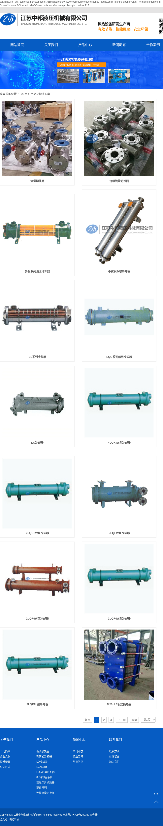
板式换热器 (42, 751)
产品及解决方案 (40, 94)
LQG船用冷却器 (45, 772)
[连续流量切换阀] (119, 138)
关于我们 (51, 45)
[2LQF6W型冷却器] (37, 579)
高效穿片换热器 (45, 782)
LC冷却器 (41, 766)
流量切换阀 (37, 181)
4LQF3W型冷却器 (119, 442)
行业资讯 (78, 756)
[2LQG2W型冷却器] (37, 493)
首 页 (24, 94)
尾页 (134, 719)
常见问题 (78, 761)
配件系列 (41, 787)
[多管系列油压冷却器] (37, 231)
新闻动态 (119, 45)
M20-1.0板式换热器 (119, 704)
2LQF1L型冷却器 (37, 704)
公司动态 (78, 751)
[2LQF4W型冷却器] (119, 579)
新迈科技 (14, 819)
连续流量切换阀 (119, 181)
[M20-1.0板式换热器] (119, 665)
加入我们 (114, 761)
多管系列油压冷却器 (37, 271)
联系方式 (114, 751)
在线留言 (114, 756)
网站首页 (17, 45)
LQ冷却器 (37, 442)
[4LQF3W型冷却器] (119, 403)
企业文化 (5, 756)
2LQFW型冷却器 (119, 533)
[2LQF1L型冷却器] (37, 665)
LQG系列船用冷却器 (119, 356)
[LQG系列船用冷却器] (119, 317)
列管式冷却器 (44, 756)
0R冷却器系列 (44, 777)
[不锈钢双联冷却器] (119, 229)
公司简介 (5, 751)
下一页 (121, 719)
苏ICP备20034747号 (83, 814)
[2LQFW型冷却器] (119, 493)
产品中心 (85, 45)
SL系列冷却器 (37, 356)
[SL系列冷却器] (37, 317)
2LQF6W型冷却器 (37, 618)
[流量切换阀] (37, 138)
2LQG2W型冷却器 (37, 533)
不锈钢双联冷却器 (119, 271)
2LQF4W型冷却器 (119, 618)
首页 (87, 719)
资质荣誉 (5, 761)
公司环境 (5, 766)
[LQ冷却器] (37, 403)
